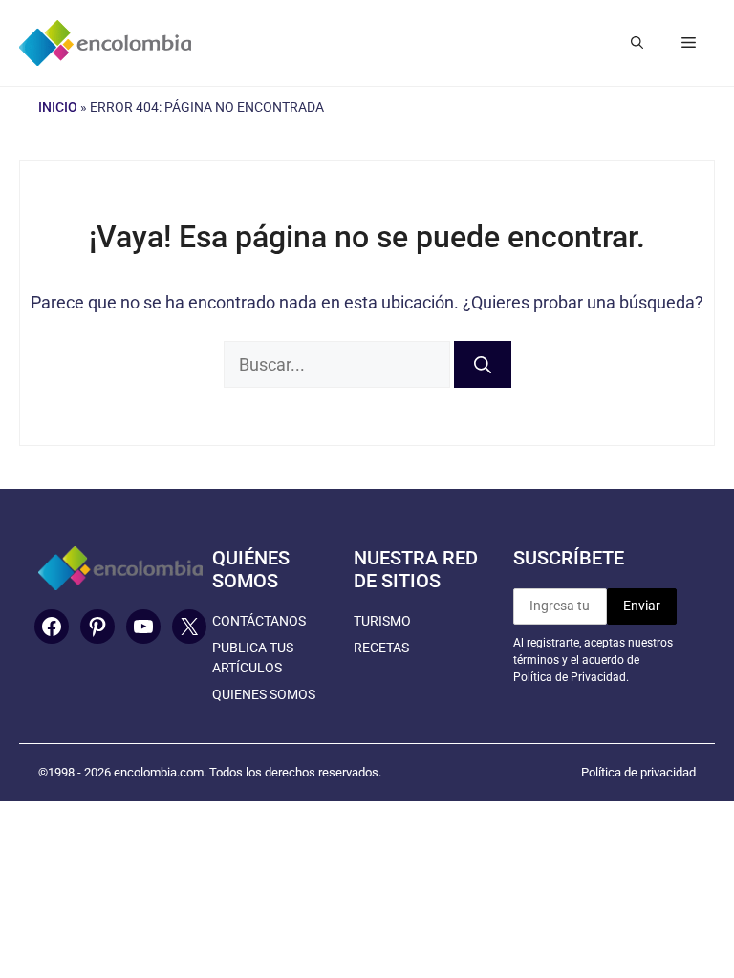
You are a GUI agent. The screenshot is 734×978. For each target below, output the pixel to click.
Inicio (57, 107)
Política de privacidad (638, 772)
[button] (637, 43)
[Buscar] (482, 364)
